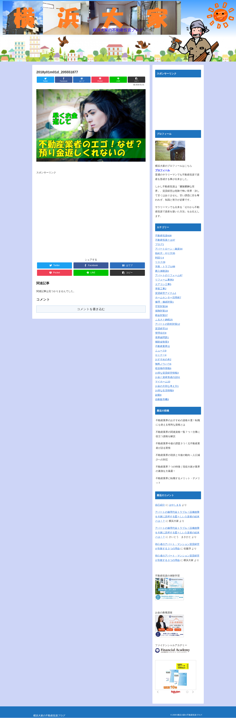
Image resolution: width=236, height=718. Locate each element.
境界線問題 (162, 337)
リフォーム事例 (164, 279)
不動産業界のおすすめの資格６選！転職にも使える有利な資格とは (178, 422)
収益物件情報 (163, 368)
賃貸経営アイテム (165, 293)
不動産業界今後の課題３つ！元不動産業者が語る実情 (178, 445)
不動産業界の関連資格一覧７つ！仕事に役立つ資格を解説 (178, 434)
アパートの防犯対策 (167, 324)
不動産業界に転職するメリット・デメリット (178, 480)
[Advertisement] (91, 215)
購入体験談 (162, 271)
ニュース (160, 350)
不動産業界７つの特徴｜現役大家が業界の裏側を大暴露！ (178, 468)
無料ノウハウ (163, 364)
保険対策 (161, 310)
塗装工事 (160, 288)
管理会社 (160, 333)
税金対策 (161, 315)
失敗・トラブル (165, 266)
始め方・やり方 (165, 253)
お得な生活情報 (164, 390)
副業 (158, 395)
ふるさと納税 (164, 319)
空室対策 (161, 306)
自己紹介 (160, 505)
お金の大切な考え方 (167, 386)
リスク (160, 262)
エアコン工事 (163, 284)
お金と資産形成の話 (167, 377)
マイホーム (162, 381)
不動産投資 (163, 235)
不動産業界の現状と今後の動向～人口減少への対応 (178, 457)
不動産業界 (162, 346)
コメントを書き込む (91, 309)
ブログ (159, 244)
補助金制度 (162, 341)
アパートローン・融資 (168, 248)
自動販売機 (162, 399)
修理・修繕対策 (164, 302)
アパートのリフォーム (168, 275)
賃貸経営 (161, 328)
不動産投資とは (165, 240)
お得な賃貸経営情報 (167, 373)
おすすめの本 (163, 359)
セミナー (160, 355)
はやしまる (175, 505)
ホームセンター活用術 (168, 297)
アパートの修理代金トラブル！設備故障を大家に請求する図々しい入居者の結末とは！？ (177, 516)
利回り (159, 257)
